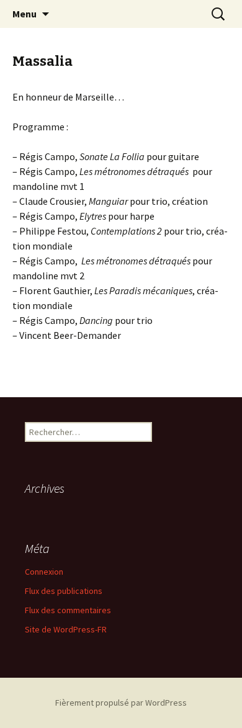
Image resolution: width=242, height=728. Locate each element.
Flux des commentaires (68, 610)
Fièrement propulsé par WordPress (121, 702)
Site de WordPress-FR (66, 629)
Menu (24, 13)
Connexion (44, 571)
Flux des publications (63, 590)
